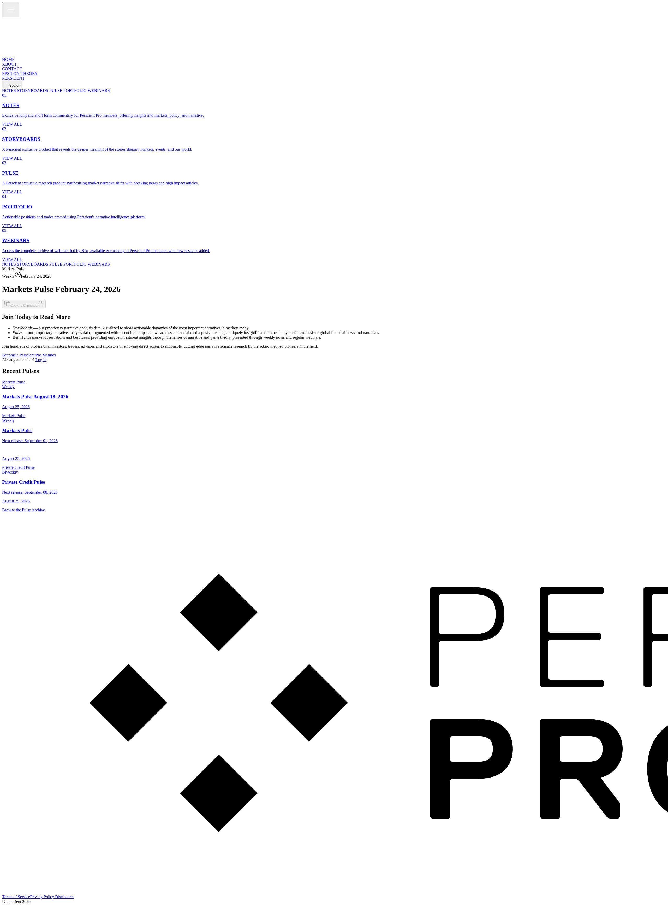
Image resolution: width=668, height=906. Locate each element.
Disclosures (64, 897)
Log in (40, 360)
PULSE (55, 90)
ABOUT (9, 64)
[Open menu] (10, 9)
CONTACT (12, 69)
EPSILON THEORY (20, 73)
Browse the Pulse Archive (23, 510)
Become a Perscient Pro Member (29, 355)
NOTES (9, 90)
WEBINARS (99, 90)
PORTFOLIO (75, 90)
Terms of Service (16, 897)
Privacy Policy (42, 897)
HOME (8, 59)
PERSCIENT (13, 78)
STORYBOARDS (32, 90)
